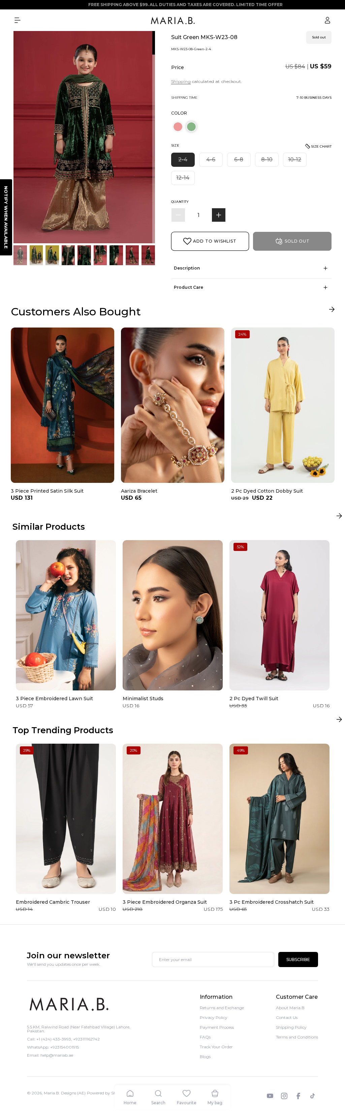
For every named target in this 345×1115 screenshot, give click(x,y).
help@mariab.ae (56, 1055)
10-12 (297, 161)
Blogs (205, 1056)
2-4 (186, 161)
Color (179, 113)
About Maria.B (290, 1008)
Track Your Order (216, 1046)
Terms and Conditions (297, 1037)
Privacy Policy (213, 1017)
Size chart (321, 146)
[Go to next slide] (332, 311)
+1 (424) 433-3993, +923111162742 (68, 1039)
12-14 (185, 179)
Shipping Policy (291, 1027)
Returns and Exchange (222, 1008)
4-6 (214, 161)
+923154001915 (64, 1047)
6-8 (242, 161)
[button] (17, 20)
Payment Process (217, 1027)
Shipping (181, 81)
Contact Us (286, 1017)
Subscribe (298, 959)
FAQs (205, 1037)
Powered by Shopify (106, 1092)
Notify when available (6, 217)
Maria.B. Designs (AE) (65, 1092)
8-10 (270, 161)
